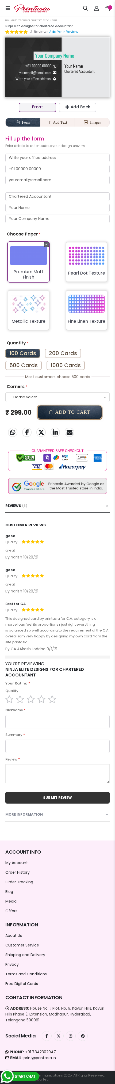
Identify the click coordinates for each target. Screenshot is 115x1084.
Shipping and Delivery (25, 954)
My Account (16, 862)
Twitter (41, 432)
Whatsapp (12, 432)
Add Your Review (63, 31)
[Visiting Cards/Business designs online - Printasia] (27, 8)
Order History (17, 872)
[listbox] (57, 289)
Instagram (71, 1036)
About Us (13, 935)
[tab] (57, 506)
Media (11, 901)
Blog (9, 891)
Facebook (27, 432)
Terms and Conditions (26, 974)
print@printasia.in (40, 1057)
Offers (11, 911)
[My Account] (96, 8)
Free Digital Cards (21, 983)
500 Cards (23, 365)
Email (69, 432)
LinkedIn (55, 432)
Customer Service (22, 945)
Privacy (12, 964)
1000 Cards (66, 365)
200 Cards (63, 353)
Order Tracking (19, 882)
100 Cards (22, 353)
